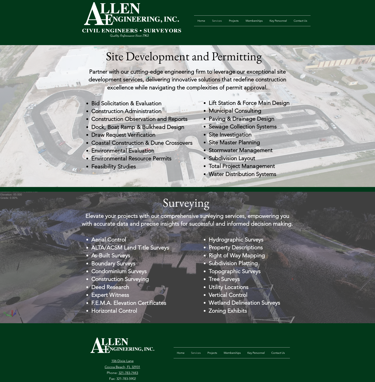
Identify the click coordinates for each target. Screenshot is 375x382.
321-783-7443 (128, 373)
